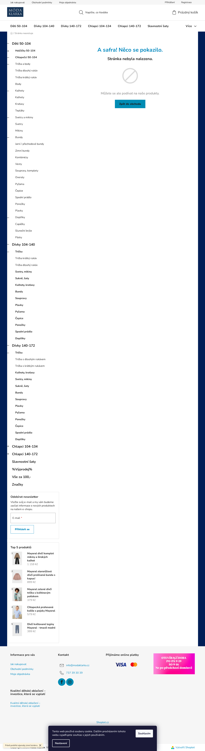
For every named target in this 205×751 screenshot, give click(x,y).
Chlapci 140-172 (25, 454)
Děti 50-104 (21, 43)
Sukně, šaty (22, 278)
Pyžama (19, 184)
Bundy (19, 137)
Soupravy (21, 298)
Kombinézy (21, 157)
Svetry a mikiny (24, 117)
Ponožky (20, 204)
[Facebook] (61, 682)
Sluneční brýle (23, 231)
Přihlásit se (22, 529)
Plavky (19, 210)
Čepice (19, 191)
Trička (19, 251)
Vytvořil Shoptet (185, 747)
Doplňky (20, 217)
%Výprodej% (22, 469)
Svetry (19, 124)
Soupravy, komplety (26, 170)
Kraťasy (19, 104)
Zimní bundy (22, 151)
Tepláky (19, 110)
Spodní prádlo (23, 197)
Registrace (186, 2)
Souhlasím (144, 733)
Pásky (18, 237)
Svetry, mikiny (23, 271)
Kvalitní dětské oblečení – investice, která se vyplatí (25, 704)
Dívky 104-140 (23, 244)
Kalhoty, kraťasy (25, 285)
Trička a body (22, 64)
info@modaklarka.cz (77, 665)
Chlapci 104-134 (25, 446)
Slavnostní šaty (24, 461)
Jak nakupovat (17, 2)
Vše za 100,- (21, 477)
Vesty (18, 164)
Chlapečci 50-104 (26, 57)
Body (18, 84)
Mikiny (19, 130)
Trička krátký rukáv (26, 77)
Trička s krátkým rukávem (30, 366)
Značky (17, 484)
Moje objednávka (67, 2)
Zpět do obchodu (130, 104)
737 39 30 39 (74, 673)
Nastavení (61, 743)
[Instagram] (70, 682)
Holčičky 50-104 (25, 50)
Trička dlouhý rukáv (26, 70)
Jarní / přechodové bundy (29, 144)
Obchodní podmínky (42, 2)
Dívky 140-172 (23, 345)
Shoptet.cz (102, 722)
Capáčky (20, 224)
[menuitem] (18, 26)
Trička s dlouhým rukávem (30, 359)
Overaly (19, 177)
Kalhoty (19, 90)
